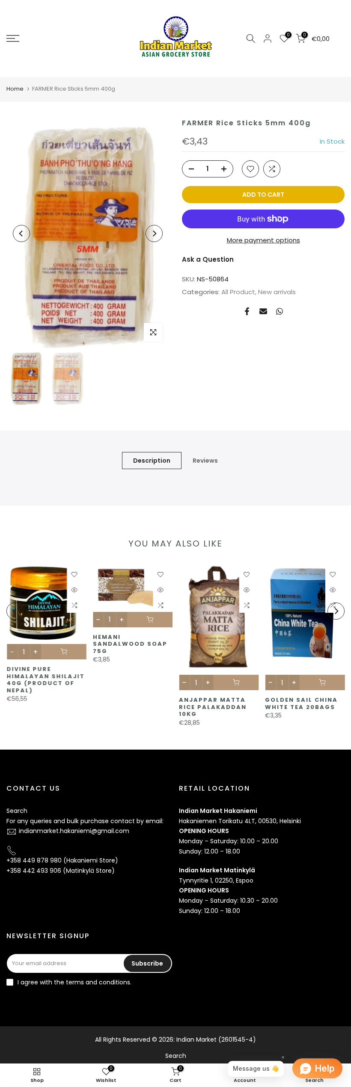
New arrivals (277, 291)
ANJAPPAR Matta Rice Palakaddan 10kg (213, 707)
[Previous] (21, 233)
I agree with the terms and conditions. (74, 982)
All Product (238, 291)
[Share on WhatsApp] (279, 311)
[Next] (154, 233)
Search (16, 810)
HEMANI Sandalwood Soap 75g (129, 644)
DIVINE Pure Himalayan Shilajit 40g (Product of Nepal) (45, 680)
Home (15, 89)
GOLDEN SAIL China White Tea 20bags (301, 704)
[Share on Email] (263, 311)
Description (151, 460)
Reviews (205, 460)
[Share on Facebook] (247, 311)
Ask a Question (208, 259)
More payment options (263, 240)
